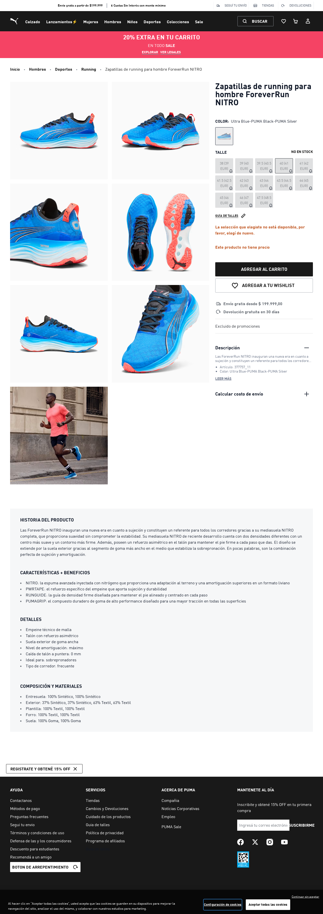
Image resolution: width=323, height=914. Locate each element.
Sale (199, 21)
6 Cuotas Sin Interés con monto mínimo (138, 5)
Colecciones (178, 21)
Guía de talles (226, 216)
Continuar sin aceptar (305, 896)
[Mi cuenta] (308, 21)
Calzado (32, 21)
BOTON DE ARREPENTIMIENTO (40, 867)
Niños (132, 21)
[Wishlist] (284, 21)
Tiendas (268, 5)
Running (88, 69)
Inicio (15, 69)
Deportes (152, 21)
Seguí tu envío (236, 5)
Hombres (112, 21)
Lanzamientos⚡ (61, 21)
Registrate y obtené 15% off (40, 768)
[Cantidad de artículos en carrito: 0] (296, 21)
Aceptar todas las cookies (268, 904)
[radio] (224, 136)
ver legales (170, 52)
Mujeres (90, 21)
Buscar (259, 21)
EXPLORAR (150, 52)
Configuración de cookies (222, 904)
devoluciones (300, 5)
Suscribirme (301, 825)
